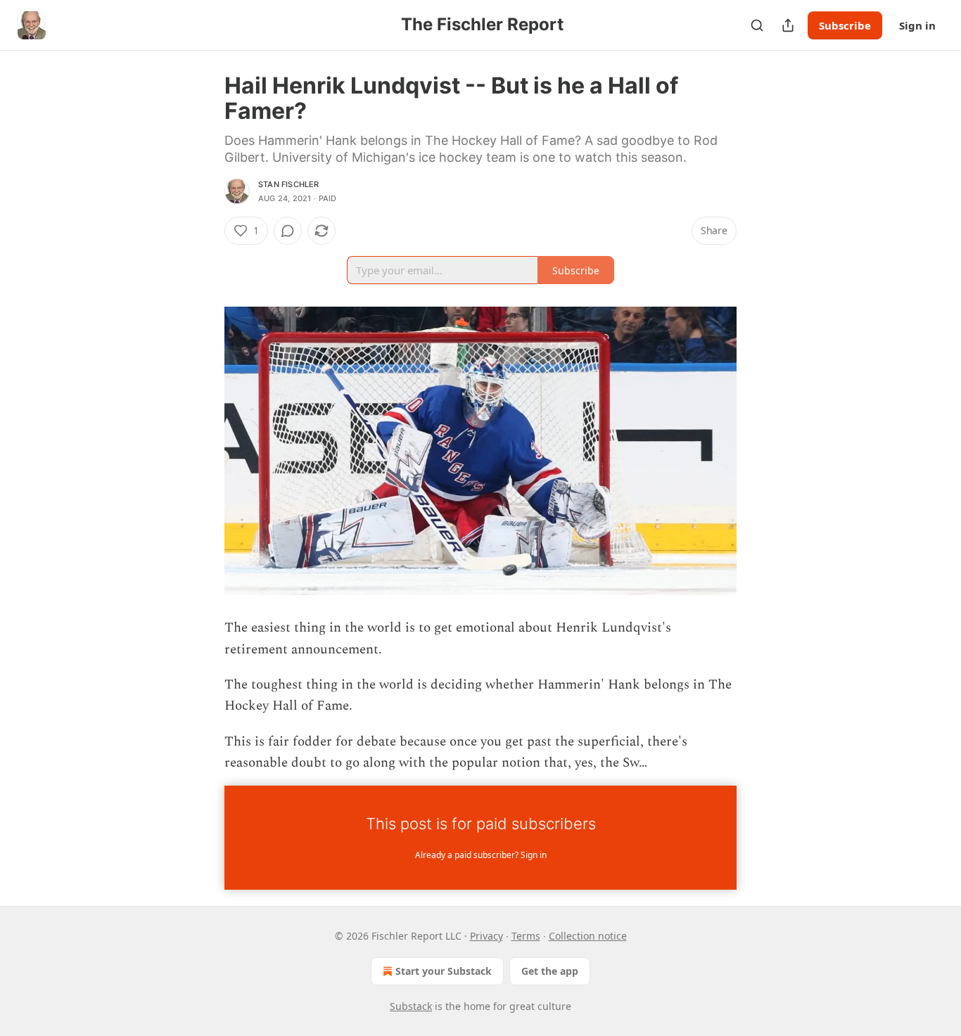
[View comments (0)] (288, 231)
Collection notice (588, 935)
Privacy (486, 935)
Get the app (549, 971)
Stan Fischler (288, 184)
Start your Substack (443, 971)
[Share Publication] (788, 25)
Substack (411, 1006)
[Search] (757, 25)
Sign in (917, 25)
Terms (525, 935)
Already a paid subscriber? (481, 855)
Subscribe (845, 25)
